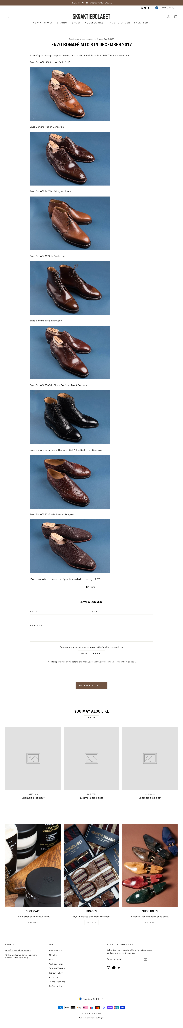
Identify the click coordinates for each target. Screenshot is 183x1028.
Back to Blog (93, 685)
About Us (53, 977)
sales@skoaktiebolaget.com (18, 950)
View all (91, 718)
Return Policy (55, 950)
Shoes (76, 22)
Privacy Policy (103, 661)
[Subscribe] (145, 959)
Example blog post (33, 797)
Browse (91, 923)
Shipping (53, 955)
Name (34, 611)
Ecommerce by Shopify (95, 1018)
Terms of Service (122, 661)
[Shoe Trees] (150, 865)
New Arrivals (43, 22)
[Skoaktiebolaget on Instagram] (108, 967)
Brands (62, 22)
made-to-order (86, 39)
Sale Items (142, 22)
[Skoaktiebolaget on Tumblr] (119, 967)
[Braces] (91, 865)
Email (96, 611)
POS (80, 1018)
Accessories (94, 22)
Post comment (91, 653)
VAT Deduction (56, 964)
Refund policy (55, 986)
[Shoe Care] (33, 865)
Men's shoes (98, 39)
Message (36, 625)
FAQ (51, 959)
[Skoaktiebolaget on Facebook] (113, 967)
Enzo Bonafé (74, 39)
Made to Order (119, 22)
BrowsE (33, 923)
